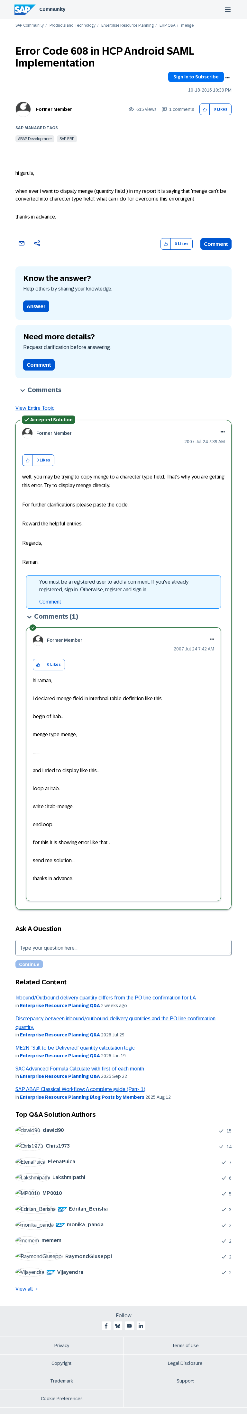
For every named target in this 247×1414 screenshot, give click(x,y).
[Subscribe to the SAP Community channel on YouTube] (129, 1326)
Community (52, 9)
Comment (216, 244)
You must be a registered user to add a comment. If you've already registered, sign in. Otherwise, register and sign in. (113, 585)
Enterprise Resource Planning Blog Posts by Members (82, 1097)
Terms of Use (185, 1345)
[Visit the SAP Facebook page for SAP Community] (106, 1326)
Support (185, 1380)
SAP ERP (66, 139)
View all (24, 1289)
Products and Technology (73, 25)
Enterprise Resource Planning (127, 25)
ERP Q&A (167, 25)
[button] (205, 109)
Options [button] (227, 77)
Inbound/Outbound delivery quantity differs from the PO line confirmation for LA (105, 997)
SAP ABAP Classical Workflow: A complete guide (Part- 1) (80, 1089)
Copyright (61, 1363)
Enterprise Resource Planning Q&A (60, 1005)
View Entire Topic (34, 408)
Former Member (54, 109)
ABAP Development (35, 139)
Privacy (61, 1345)
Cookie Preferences (62, 1398)
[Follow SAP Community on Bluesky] (117, 1326)
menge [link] (187, 25)
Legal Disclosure (185, 1363)
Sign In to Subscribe (196, 76)
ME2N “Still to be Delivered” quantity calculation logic (75, 1048)
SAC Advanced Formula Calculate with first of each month (79, 1068)
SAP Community (29, 25)
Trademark (61, 1380)
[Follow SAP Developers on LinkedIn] (140, 1326)
